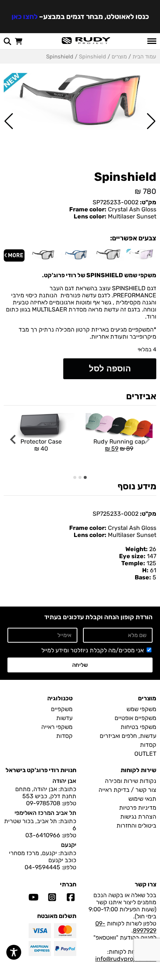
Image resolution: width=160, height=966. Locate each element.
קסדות (148, 744)
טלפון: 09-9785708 (51, 803)
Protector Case (41, 445)
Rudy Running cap (117, 432)
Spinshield (92, 56)
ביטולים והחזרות (136, 825)
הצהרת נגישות (138, 816)
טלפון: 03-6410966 (50, 835)
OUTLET (145, 753)
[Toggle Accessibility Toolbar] (14, 952)
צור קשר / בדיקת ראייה (127, 789)
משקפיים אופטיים (135, 718)
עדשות (64, 718)
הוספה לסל (110, 368)
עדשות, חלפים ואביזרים (128, 735)
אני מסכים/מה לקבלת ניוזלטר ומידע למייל (92, 650)
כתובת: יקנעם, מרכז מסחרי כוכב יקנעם (42, 857)
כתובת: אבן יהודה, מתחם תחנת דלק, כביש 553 (45, 793)
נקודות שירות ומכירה (130, 780)
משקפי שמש (141, 709)
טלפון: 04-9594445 (50, 867)
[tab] (85, 477)
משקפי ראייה (57, 726)
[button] (151, 121)
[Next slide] (14, 440)
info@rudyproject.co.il (125, 958)
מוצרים (119, 56)
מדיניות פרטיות (137, 807)
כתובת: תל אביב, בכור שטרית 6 (40, 825)
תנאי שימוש (142, 798)
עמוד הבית (144, 56)
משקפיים (62, 709)
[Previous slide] (146, 440)
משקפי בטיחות (138, 726)
